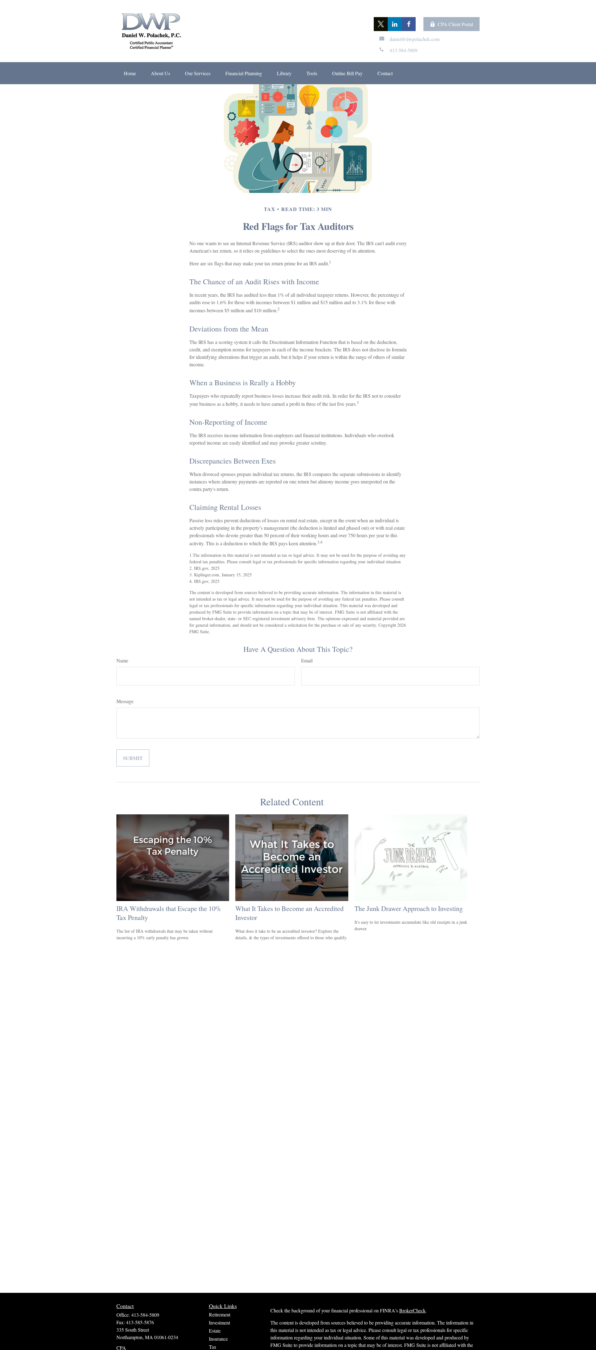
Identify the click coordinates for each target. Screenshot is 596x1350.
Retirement (219, 1314)
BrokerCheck (412, 1310)
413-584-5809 (145, 1314)
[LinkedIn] (395, 24)
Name (122, 660)
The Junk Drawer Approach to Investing (408, 908)
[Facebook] (409, 24)
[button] (129, 73)
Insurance (218, 1338)
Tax (212, 1346)
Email (307, 660)
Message (124, 701)
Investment (219, 1322)
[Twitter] (381, 24)
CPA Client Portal (455, 24)
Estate (215, 1330)
